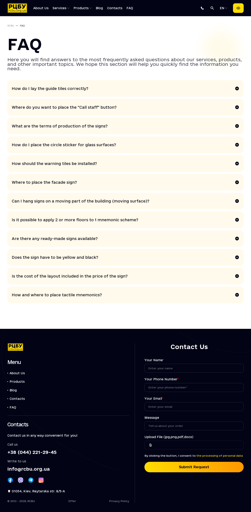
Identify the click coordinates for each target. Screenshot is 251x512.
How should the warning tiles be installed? (54, 163)
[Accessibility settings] (238, 8)
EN (222, 8)
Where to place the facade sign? (44, 182)
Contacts (114, 8)
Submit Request (194, 467)
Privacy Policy (119, 501)
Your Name (154, 360)
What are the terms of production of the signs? (60, 126)
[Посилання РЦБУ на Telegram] (31, 480)
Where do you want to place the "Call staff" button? (64, 107)
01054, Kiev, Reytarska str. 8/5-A (38, 491)
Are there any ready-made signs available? (55, 238)
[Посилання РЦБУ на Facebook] (10, 480)
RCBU (10, 25)
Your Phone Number (161, 379)
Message (151, 417)
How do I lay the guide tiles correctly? (50, 88)
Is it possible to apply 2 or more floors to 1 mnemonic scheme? (75, 220)
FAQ (129, 8)
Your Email (153, 398)
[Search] (212, 8)
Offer (72, 501)
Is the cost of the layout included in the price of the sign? (70, 276)
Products (81, 8)
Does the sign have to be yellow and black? (55, 257)
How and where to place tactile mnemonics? (57, 295)
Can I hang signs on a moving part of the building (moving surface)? (80, 201)
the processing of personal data (219, 455)
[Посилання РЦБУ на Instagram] (41, 480)
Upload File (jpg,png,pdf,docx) (168, 437)
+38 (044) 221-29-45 (32, 452)
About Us (41, 8)
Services (59, 8)
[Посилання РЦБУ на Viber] (21, 480)
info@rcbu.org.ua (28, 469)
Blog (99, 8)
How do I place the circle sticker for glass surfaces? (64, 145)
